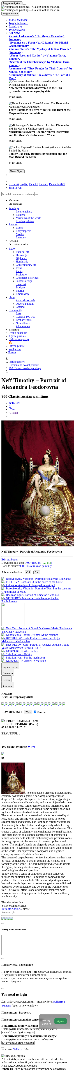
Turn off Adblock (11, 908)
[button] (18, 19)
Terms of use (28, 1068)
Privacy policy (44, 1068)
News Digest (16, 171)
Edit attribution (9, 559)
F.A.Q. (12, 1065)
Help (4, 1065)
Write (28, 712)
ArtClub (18, 242)
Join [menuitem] (20, 187)
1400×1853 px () (38, 562)
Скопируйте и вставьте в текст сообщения (27, 1039)
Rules (17, 1068)
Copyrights (59, 1068)
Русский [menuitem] (14, 184)
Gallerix (17, 1049)
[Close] (36, 194)
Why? (31, 746)
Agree (60, 1021)
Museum (15, 202)
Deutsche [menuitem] (54, 184)
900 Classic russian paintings (35, 565)
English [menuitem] (24, 184)
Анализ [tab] (13, 412)
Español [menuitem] (33, 184)
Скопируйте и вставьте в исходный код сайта (29, 1028)
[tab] (14, 402)
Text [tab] (12, 409)
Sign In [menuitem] (13, 187)
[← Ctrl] (37, 601)
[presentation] (41, 416)
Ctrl (28, 572)
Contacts (32, 1065)
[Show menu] (24, 4)
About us (21, 1065)
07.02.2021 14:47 (11, 727)
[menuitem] (62, 184)
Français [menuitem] (43, 184)
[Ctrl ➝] (37, 631)
